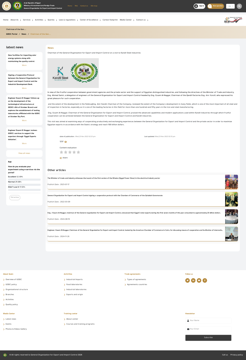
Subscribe (208, 338)
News (24, 34)
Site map (94, 6)
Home (70, 6)
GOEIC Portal (12, 34)
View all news (24, 154)
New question (218, 6)
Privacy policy (236, 355)
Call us (225, 355)
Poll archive (15, 197)
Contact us (84, 6)
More (24, 66)
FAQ (76, 6)
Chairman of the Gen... (40, 34)
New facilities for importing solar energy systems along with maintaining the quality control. (22, 58)
